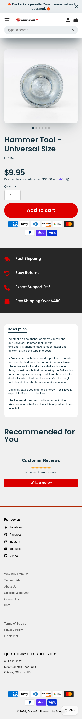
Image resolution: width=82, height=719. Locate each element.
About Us (10, 586)
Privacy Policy (13, 629)
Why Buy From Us (16, 574)
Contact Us (11, 599)
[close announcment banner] (76, 6)
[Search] (73, 30)
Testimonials (12, 580)
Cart (75, 20)
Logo (26, 20)
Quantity (10, 186)
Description (17, 329)
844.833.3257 (13, 661)
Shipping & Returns (16, 592)
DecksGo (33, 711)
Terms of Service (15, 623)
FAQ (7, 605)
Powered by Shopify (52, 711)
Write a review (41, 482)
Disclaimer (11, 636)
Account (68, 20)
